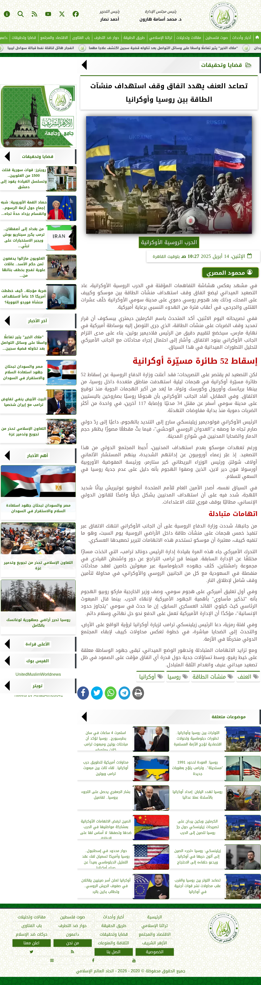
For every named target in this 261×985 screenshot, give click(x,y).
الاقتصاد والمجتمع (54, 37)
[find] (20, 14)
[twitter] (62, 14)
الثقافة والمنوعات (113, 943)
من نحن (72, 943)
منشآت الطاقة (210, 677)
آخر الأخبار (37, 321)
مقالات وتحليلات (188, 37)
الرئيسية (154, 917)
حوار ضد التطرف (106, 37)
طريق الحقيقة (134, 37)
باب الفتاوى (81, 37)
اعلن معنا (31, 943)
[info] (7, 14)
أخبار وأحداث (241, 37)
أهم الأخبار (37, 455)
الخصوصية (155, 951)
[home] (257, 38)
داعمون (72, 934)
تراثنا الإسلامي (160, 37)
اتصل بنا (114, 951)
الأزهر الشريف (154, 943)
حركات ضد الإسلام (31, 934)
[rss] (34, 14)
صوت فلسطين (216, 37)
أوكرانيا (147, 677)
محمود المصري (225, 273)
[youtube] (48, 14)
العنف (245, 677)
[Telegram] (124, 693)
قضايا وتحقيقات (24, 37)
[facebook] (75, 14)
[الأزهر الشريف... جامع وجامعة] (38, 116)
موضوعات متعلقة (229, 717)
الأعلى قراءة (37, 644)
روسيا (174, 677)
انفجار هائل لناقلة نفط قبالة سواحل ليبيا (65, 48)
